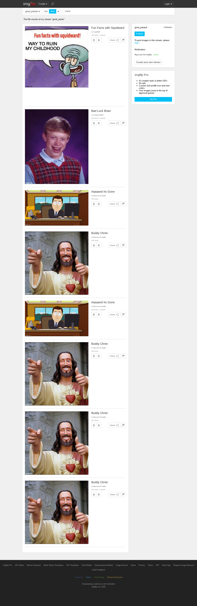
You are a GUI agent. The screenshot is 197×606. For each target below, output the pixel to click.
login (137, 42)
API (157, 565)
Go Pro (153, 99)
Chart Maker (87, 565)
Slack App (166, 565)
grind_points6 (31, 11)
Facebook (79, 577)
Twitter (88, 577)
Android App (99, 577)
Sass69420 (96, 32)
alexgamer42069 (98, 115)
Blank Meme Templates (53, 565)
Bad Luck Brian (101, 110)
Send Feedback (98, 570)
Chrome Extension (114, 577)
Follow (139, 34)
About (133, 565)
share (112, 40)
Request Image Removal (183, 565)
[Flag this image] (123, 40)
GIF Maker (19, 565)
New (52, 11)
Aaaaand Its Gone (103, 191)
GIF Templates (72, 565)
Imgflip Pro (7, 565)
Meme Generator (34, 565)
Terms (150, 565)
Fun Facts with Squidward (107, 27)
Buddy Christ (99, 233)
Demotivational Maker (104, 565)
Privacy (142, 565)
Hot (46, 11)
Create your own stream (148, 62)
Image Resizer (122, 565)
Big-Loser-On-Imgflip (146, 55)
